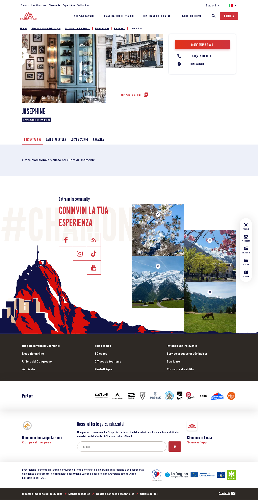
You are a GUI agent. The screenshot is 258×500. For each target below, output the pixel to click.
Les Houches (38, 5)
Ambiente (28, 369)
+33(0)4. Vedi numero (201, 56)
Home (23, 28)
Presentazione (32, 139)
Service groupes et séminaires (187, 353)
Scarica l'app (197, 442)
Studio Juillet (149, 493)
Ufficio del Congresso (37, 361)
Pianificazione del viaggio (119, 16)
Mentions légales (79, 493)
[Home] (29, 16)
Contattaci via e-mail (202, 45)
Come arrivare (197, 64)
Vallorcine (83, 5)
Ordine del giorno (191, 16)
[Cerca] (213, 15)
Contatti (224, 493)
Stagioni (211, 5)
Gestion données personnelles (115, 493)
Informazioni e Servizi (77, 28)
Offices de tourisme (108, 361)
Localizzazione (79, 139)
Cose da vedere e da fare (157, 16)
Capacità (98, 139)
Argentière (69, 5)
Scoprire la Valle (84, 16)
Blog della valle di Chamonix (41, 345)
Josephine (136, 28)
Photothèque (103, 369)
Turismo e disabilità (180, 369)
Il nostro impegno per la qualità (42, 493)
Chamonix (54, 5)
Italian (231, 5)
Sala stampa (103, 345)
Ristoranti (119, 28)
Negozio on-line (33, 353)
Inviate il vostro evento (182, 345)
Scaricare (173, 361)
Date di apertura (56, 139)
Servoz (25, 5)
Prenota (229, 16)
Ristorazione (102, 28)
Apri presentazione (131, 95)
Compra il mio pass (36, 442)
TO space (101, 353)
